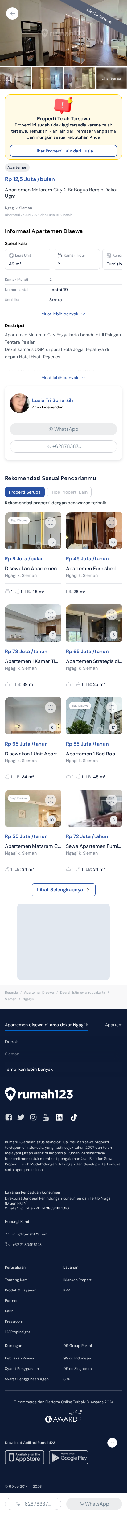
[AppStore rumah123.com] (24, 1457)
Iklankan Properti (77, 1279)
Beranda (11, 992)
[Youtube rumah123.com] (45, 1117)
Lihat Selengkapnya (60, 889)
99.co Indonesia (77, 1358)
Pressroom (14, 1321)
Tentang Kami (17, 1279)
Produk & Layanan (20, 1290)
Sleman (10, 999)
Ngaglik (28, 999)
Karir (9, 1311)
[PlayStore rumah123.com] (68, 1457)
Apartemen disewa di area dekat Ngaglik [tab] (46, 1025)
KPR (66, 1290)
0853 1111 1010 (57, 1208)
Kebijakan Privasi (19, 1358)
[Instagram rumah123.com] (33, 1117)
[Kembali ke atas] (112, 1443)
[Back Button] (12, 13)
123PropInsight (17, 1331)
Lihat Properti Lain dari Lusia (63, 151)
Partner (11, 1300)
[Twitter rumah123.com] (21, 1117)
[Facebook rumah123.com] (8, 1117)
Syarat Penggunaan (22, 1368)
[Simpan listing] (50, 522)
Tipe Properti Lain (69, 492)
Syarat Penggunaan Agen (27, 1379)
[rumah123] (63, 1095)
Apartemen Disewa (39, 992)
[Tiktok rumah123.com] (74, 1117)
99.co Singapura (77, 1368)
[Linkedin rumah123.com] (59, 1117)
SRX (66, 1379)
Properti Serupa (25, 492)
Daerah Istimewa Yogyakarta (82, 992)
